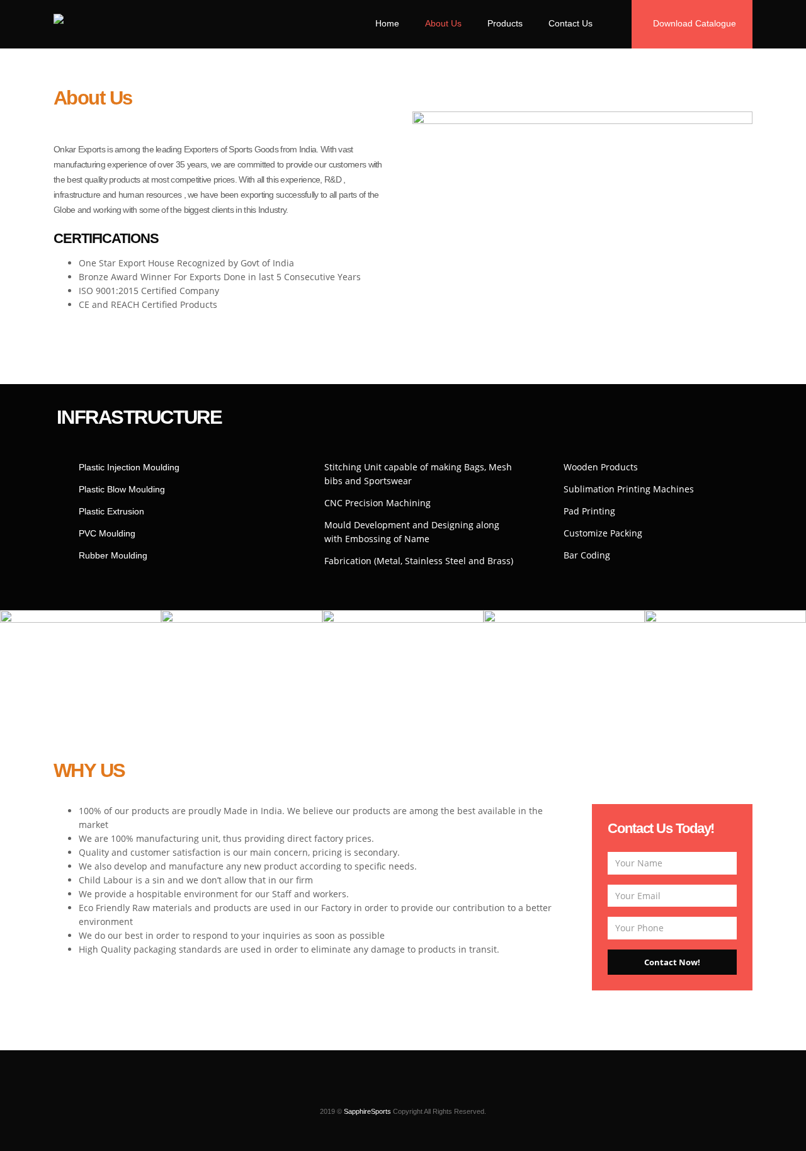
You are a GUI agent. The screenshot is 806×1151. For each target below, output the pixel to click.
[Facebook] (392, 1091)
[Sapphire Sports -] (99, 22)
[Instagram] (370, 1091)
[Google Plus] (435, 1091)
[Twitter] (413, 1091)
